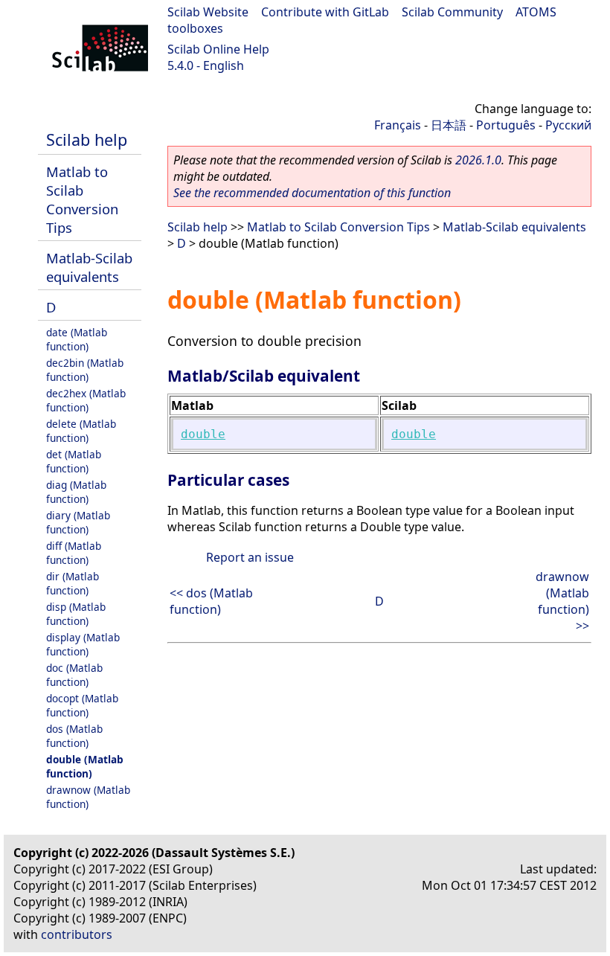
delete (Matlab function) (81, 431)
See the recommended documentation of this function (312, 193)
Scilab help (86, 139)
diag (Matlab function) (76, 492)
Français (397, 125)
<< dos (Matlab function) (211, 601)
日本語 (448, 125)
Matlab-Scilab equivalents (89, 267)
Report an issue (250, 557)
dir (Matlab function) (72, 583)
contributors (76, 934)
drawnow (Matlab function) (88, 797)
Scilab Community (452, 12)
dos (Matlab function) (74, 736)
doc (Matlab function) (74, 675)
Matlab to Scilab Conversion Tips (82, 199)
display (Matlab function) (83, 644)
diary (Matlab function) (78, 522)
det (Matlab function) (73, 461)
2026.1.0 (478, 160)
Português (506, 125)
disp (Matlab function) (76, 614)
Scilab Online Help (218, 49)
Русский (568, 125)
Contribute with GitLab (325, 12)
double (203, 434)
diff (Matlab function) (73, 553)
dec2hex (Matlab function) (86, 400)
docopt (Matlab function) (82, 705)
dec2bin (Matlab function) (84, 370)
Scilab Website (207, 12)
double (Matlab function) (84, 766)
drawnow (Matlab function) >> (562, 601)
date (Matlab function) (76, 339)
